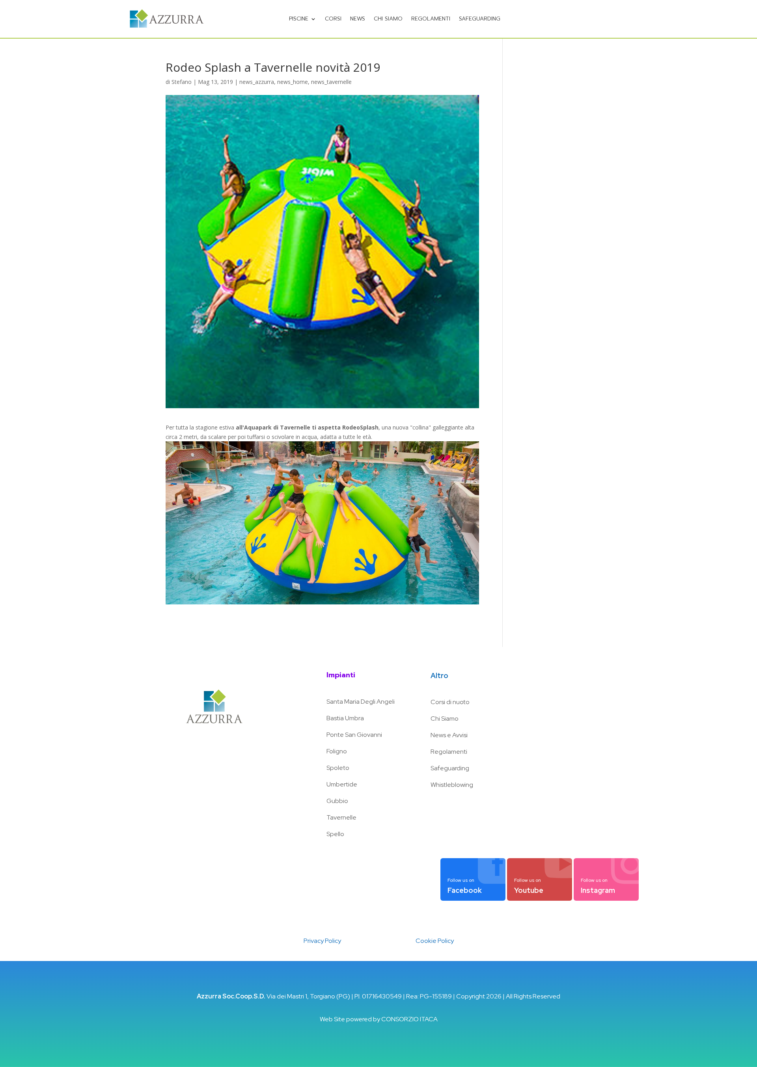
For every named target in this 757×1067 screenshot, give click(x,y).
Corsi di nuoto (450, 702)
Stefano (182, 82)
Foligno (336, 751)
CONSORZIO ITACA (409, 1019)
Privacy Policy (322, 941)
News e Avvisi (449, 735)
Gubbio (337, 801)
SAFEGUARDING (479, 19)
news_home (292, 82)
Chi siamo (388, 19)
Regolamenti (430, 19)
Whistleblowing (452, 785)
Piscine (298, 19)
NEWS (357, 19)
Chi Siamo (445, 718)
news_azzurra (256, 82)
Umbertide (341, 784)
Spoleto (337, 768)
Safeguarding (450, 768)
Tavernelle (341, 817)
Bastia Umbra (345, 718)
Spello (335, 834)
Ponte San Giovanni (354, 735)
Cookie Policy (435, 941)
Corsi (333, 19)
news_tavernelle (331, 82)
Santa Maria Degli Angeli (360, 701)
